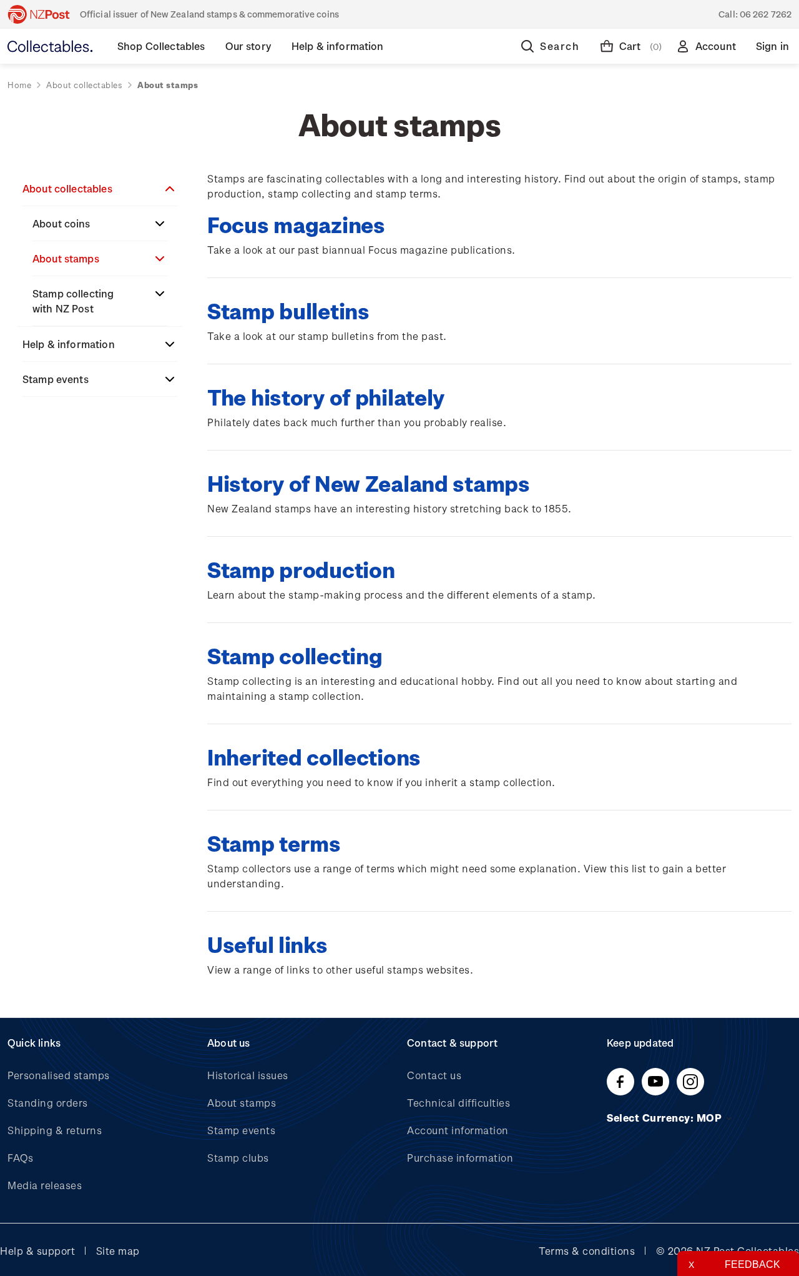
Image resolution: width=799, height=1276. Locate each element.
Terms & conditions (587, 1251)
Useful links (267, 944)
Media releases (44, 1185)
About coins (61, 223)
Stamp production (301, 569)
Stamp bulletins (288, 310)
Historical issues (247, 1075)
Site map (118, 1251)
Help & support (37, 1251)
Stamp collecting (294, 655)
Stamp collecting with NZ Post (73, 300)
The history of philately (325, 396)
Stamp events (55, 379)
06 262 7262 (766, 14)
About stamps (65, 258)
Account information (458, 1130)
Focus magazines (296, 224)
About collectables (67, 188)
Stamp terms (274, 842)
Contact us (434, 1075)
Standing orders (47, 1103)
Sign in (772, 46)
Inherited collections (314, 756)
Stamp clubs (238, 1158)
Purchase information (460, 1158)
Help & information (68, 344)
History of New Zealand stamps (368, 483)
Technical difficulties (458, 1103)
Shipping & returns (54, 1130)
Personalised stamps (58, 1075)
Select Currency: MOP (666, 1118)
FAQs (20, 1158)
